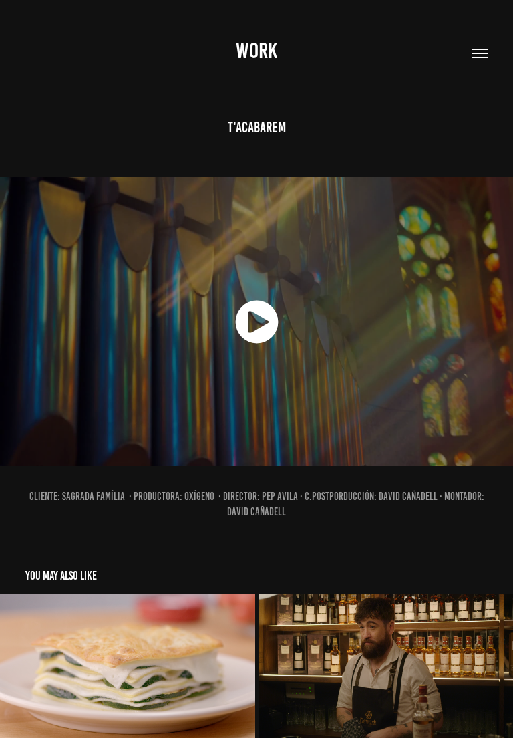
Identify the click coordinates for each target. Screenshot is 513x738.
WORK (256, 51)
